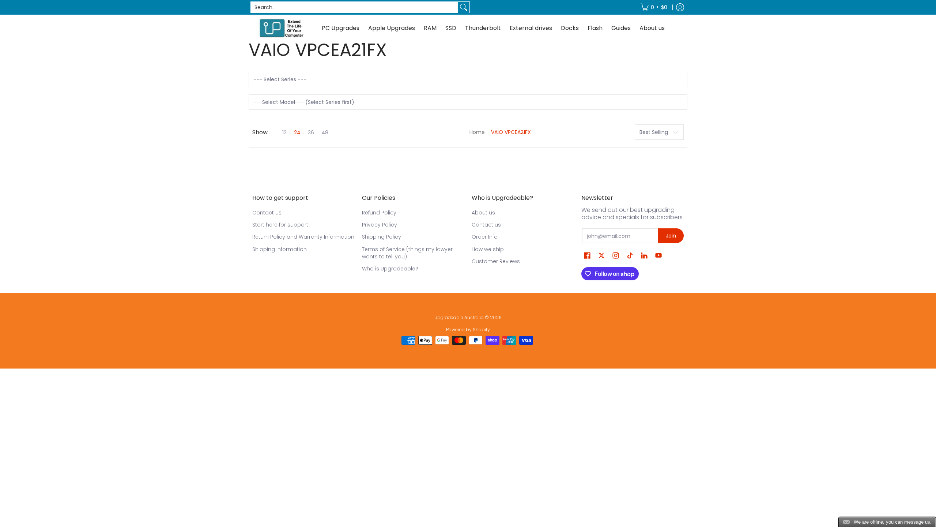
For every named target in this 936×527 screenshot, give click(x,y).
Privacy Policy (379, 224)
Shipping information (279, 249)
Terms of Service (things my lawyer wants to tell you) (407, 253)
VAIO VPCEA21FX (511, 132)
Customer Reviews (496, 261)
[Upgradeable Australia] (281, 28)
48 (324, 132)
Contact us (267, 212)
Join (671, 235)
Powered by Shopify (468, 329)
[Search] (463, 7)
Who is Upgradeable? (390, 268)
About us (483, 212)
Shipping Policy (381, 236)
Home (477, 132)
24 (297, 132)
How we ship (488, 249)
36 (311, 132)
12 (284, 132)
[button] (587, 255)
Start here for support (280, 224)
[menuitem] (654, 7)
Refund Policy (379, 212)
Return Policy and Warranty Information (303, 236)
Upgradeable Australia (459, 317)
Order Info (485, 236)
